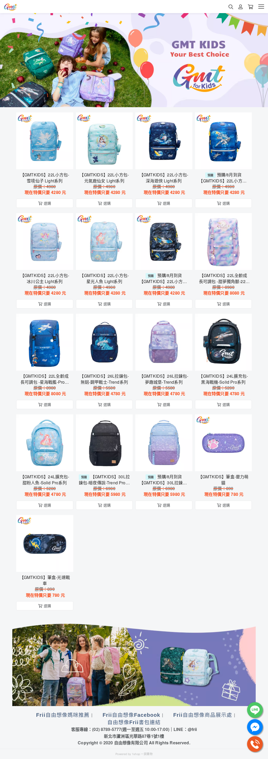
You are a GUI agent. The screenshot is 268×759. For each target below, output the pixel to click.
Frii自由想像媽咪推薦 (63, 715)
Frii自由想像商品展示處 (202, 715)
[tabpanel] (134, 60)
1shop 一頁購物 (142, 754)
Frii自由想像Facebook (131, 715)
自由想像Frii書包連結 (134, 722)
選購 (47, 162)
